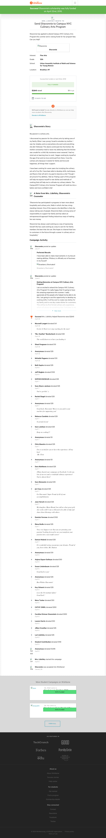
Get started (53, 791)
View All (52, 723)
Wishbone (36, 3)
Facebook (53, 817)
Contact (53, 809)
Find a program (53, 795)
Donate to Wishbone (39, 115)
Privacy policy (69, 831)
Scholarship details (53, 799)
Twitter (53, 821)
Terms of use (53, 834)
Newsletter (53, 813)
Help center (53, 781)
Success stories (53, 777)
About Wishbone (53, 773)
